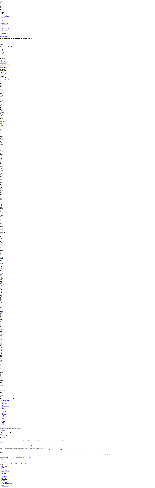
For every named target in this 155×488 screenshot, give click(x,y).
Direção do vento (2, 66)
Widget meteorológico (5, 20)
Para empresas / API (4, 25)
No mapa (2, 47)
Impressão (3, 34)
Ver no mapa (3, 36)
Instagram (12, 482)
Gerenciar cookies (4, 30)
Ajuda (3, 12)
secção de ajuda (101, 449)
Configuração (4, 13)
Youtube (12, 483)
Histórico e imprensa (4, 24)
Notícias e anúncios (4, 29)
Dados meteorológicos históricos (6, 28)
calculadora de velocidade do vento (117, 454)
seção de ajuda (29, 457)
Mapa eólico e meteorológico (5, 16)
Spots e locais (3, 17)
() (3, 67)
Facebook (7, 36)
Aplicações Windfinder (5, 23)
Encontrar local (3, 430)
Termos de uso (4, 33)
